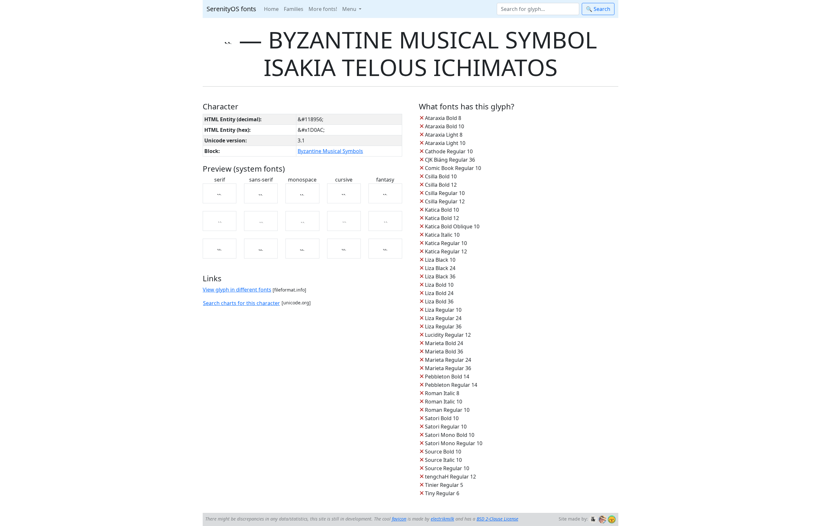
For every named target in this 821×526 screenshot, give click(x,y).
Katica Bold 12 (442, 218)
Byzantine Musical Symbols (330, 151)
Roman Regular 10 (447, 409)
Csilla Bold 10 (441, 176)
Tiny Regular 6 (442, 493)
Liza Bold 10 (439, 284)
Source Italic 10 (443, 459)
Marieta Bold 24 (444, 343)
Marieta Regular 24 (448, 359)
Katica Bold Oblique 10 (452, 226)
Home (271, 9)
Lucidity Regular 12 (448, 334)
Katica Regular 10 (446, 243)
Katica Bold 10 (442, 209)
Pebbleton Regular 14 (451, 384)
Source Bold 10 (443, 451)
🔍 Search (598, 9)
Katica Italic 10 (442, 234)
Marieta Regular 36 (448, 368)
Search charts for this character (241, 303)
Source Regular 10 (447, 468)
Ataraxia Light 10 (445, 143)
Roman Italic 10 (443, 401)
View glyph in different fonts (237, 289)
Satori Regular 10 (446, 426)
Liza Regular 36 (443, 326)
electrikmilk (442, 519)
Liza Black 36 (440, 276)
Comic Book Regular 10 (453, 168)
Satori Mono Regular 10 (453, 443)
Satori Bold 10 (442, 418)
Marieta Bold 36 (444, 351)
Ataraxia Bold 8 (443, 118)
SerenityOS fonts (231, 8)
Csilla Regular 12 (445, 201)
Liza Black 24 (440, 268)
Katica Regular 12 (446, 251)
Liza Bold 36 (439, 301)
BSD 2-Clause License (497, 519)
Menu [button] (350, 9)
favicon (399, 519)
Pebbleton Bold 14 (447, 376)
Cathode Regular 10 (449, 151)
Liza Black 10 (440, 259)
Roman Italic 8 (442, 393)
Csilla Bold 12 (441, 184)
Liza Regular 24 (443, 318)
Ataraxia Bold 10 (444, 126)
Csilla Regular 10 (445, 193)
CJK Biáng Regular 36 (450, 159)
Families (293, 9)
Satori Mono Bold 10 (449, 434)
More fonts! (323, 9)
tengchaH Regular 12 (450, 476)
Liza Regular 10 (443, 309)
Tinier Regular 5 (444, 484)
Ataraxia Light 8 (443, 134)
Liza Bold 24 (439, 293)
